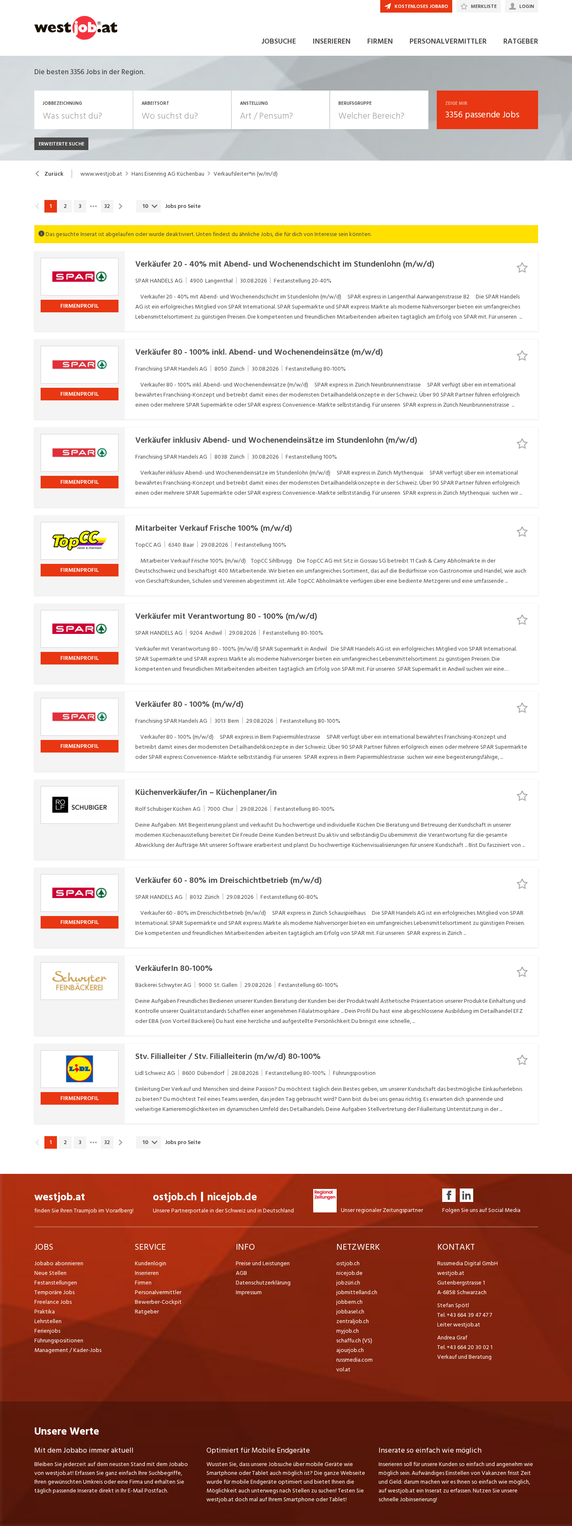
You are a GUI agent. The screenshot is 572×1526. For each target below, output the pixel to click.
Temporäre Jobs (54, 1292)
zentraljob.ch (352, 1321)
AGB (241, 1273)
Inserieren (147, 1273)
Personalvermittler (158, 1292)
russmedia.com (354, 1360)
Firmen (143, 1282)
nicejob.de (232, 1197)
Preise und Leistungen (263, 1263)
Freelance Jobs (53, 1302)
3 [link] (80, 206)
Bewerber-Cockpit (158, 1302)
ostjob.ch (175, 1197)
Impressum (249, 1292)
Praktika (44, 1311)
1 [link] (50, 206)
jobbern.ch (349, 1302)
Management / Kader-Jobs (67, 1350)
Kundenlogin (150, 1263)
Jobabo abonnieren (58, 1263)
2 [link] (65, 206)
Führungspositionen (58, 1340)
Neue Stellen (50, 1273)
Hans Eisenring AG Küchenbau (167, 174)
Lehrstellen (48, 1321)
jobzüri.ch (348, 1282)
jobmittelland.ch (356, 1292)
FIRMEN (380, 41)
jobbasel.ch (350, 1311)
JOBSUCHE (278, 41)
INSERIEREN (331, 41)
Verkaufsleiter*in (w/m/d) (246, 174)
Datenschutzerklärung (263, 1282)
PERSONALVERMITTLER (448, 41)
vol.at (343, 1369)
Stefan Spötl (453, 1305)
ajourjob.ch (350, 1350)
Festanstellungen (55, 1282)
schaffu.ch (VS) (354, 1340)
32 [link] (107, 206)
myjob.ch (347, 1331)
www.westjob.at (101, 174)
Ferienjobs (47, 1331)
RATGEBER (520, 41)
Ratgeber (147, 1311)
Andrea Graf (452, 1337)
